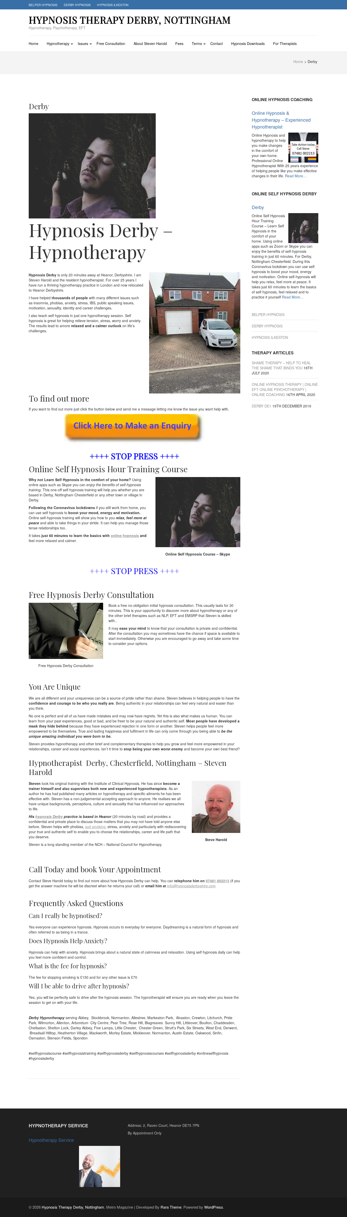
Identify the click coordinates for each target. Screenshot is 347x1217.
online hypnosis (125, 535)
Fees (179, 43)
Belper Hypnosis (43, 5)
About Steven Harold (150, 43)
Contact (216, 43)
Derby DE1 (261, 405)
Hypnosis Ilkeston (113, 5)
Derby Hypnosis (77, 5)
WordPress (213, 1207)
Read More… (296, 175)
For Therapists (285, 43)
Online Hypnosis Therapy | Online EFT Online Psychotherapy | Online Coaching (285, 389)
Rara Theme (171, 1207)
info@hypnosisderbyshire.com (191, 885)
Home (33, 43)
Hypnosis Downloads (248, 43)
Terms (197, 43)
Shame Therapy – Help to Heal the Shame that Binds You (281, 365)
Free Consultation (111, 43)
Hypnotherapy (58, 43)
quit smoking (95, 826)
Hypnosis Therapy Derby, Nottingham (130, 19)
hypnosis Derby (49, 816)
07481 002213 (217, 880)
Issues (83, 43)
